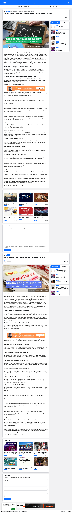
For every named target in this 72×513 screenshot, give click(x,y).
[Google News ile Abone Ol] (7, 50)
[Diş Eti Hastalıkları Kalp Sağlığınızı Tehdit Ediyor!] (59, 32)
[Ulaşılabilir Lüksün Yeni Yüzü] (41, 199)
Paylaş (70, 511)
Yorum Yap (63, 511)
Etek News (9, 17)
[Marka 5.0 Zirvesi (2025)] (25, 214)
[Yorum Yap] (36, 50)
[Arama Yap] (68, 3)
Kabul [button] (13, 509)
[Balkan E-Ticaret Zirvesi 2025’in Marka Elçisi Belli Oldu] (59, 49)
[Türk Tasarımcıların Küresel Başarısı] (59, 38)
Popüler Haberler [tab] (55, 22)
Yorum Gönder (7, 499)
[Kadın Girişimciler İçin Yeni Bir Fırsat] (41, 463)
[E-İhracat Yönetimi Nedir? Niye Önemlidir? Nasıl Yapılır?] (25, 449)
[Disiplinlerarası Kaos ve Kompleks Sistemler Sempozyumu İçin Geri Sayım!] (10, 449)
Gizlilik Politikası (5, 509)
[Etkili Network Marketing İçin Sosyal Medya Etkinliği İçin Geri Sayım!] (10, 214)
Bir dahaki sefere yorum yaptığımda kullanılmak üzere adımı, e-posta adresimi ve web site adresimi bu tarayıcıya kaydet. (25, 247)
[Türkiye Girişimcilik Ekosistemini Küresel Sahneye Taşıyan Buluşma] (41, 214)
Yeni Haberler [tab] (64, 22)
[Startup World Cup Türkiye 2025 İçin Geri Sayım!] (10, 199)
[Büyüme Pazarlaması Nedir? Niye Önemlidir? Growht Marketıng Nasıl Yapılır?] (10, 463)
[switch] (4, 3)
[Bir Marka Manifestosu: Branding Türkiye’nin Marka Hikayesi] (25, 463)
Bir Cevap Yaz (7, 225)
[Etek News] (36, 2)
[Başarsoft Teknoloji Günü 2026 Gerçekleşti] (25, 199)
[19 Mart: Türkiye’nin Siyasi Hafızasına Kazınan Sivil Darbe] (59, 43)
